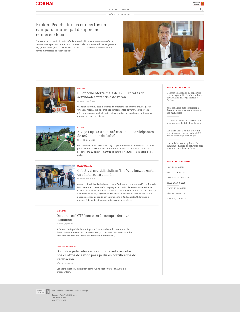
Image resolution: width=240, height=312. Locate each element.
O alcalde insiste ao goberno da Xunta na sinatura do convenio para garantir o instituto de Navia (185, 145)
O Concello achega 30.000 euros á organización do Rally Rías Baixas (184, 121)
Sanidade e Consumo (66, 246)
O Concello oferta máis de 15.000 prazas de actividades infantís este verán (111, 95)
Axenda (125, 9)
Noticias (112, 9)
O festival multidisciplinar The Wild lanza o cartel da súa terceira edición (116, 172)
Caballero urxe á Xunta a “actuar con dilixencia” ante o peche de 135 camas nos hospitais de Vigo (184, 133)
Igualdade (61, 211)
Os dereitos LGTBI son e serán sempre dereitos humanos (93, 217)
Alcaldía (81, 88)
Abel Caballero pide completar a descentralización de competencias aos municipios (184, 110)
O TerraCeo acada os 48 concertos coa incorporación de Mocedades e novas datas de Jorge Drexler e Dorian (184, 96)
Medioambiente (84, 166)
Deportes (81, 127)
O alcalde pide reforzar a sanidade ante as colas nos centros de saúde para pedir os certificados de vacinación (96, 255)
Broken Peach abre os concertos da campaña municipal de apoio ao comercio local (71, 29)
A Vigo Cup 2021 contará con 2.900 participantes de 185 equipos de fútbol (115, 134)
